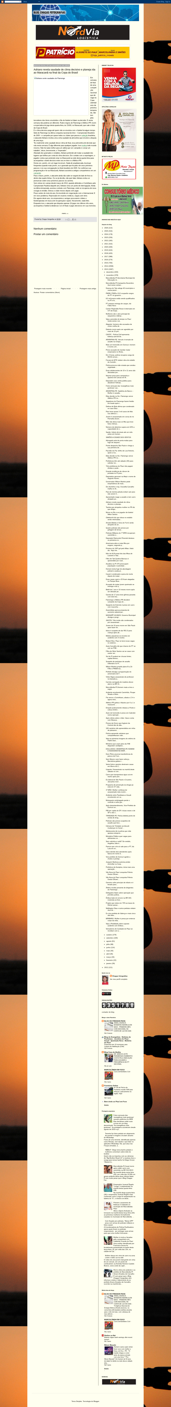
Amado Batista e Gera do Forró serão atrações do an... (120, 524)
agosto (109, 941)
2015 (106, 263)
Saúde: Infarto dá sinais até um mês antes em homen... (119, 433)
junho (108, 947)
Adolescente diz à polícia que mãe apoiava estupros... (118, 832)
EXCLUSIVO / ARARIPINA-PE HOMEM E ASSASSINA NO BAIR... (120, 750)
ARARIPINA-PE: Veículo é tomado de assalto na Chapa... (119, 341)
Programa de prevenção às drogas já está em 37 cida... (119, 786)
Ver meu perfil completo (118, 979)
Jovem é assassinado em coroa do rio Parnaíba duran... (120, 418)
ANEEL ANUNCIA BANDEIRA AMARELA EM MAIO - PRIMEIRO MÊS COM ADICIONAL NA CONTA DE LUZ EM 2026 (123, 1027)
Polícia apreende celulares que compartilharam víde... (117, 734)
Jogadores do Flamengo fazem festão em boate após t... (120, 402)
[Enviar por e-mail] (66, 219)
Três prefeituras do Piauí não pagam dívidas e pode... (119, 467)
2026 (106, 228)
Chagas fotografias (119, 976)
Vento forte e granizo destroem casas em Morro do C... (119, 765)
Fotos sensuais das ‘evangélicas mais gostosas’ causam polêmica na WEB (123, 1117)
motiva (84, 145)
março (108, 957)
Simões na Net (110, 1335)
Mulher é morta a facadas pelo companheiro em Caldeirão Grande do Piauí (123, 1239)
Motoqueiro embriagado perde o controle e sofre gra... (118, 801)
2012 (106, 967)
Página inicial (65, 288)
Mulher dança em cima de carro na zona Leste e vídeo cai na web (120, 1256)
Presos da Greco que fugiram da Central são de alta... (118, 724)
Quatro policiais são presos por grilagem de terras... (117, 529)
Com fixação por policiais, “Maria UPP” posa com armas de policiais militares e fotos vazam (119, 1223)
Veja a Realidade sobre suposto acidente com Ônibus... (117, 925)
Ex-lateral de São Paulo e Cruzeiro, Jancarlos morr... (119, 781)
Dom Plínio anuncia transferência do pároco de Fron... (119, 755)
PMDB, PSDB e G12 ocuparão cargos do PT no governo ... (120, 294)
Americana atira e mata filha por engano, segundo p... (117, 544)
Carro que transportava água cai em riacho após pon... (119, 775)
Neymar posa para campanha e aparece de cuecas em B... (117, 377)
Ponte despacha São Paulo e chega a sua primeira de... (120, 446)
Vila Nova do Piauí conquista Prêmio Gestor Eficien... (119, 873)
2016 (106, 260)
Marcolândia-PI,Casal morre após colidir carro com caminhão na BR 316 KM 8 (123, 1168)
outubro (109, 935)
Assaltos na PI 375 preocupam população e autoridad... (117, 565)
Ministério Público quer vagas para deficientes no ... (118, 837)
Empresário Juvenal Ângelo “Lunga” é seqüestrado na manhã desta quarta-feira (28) (123, 1187)
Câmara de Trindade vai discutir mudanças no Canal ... (117, 827)
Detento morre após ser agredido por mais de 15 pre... (119, 330)
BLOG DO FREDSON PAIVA (114, 1021)
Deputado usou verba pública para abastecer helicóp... (118, 382)
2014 (106, 266)
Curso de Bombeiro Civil (122, 1072)
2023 (106, 237)
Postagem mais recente (43, 288)
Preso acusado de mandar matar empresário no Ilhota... (118, 351)
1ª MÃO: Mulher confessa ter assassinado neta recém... (116, 791)
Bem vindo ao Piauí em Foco (115, 1101)
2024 (106, 234)
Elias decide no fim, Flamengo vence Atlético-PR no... (119, 397)
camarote (37, 173)
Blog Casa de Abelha (112, 1052)
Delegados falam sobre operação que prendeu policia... (120, 894)
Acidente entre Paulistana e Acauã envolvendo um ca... (118, 796)
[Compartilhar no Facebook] (73, 219)
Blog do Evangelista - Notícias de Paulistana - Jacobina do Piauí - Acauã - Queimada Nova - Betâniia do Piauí (117, 1040)
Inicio (106, 1105)
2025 (106, 231)
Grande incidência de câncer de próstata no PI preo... (117, 472)
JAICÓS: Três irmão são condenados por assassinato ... (119, 621)
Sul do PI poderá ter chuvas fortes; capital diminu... (118, 657)
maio (108, 951)
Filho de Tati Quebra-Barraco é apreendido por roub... (117, 560)
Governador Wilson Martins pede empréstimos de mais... (118, 483)
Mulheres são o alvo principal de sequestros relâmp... (118, 315)
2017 (106, 256)
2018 (106, 253)
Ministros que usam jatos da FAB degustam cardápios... (118, 745)
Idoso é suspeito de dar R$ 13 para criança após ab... (119, 631)
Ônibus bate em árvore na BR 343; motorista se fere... (119, 899)
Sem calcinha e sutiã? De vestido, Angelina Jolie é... (118, 842)
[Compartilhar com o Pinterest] (75, 219)
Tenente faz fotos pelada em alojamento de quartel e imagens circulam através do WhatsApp (119, 1135)
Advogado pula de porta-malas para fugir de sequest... (119, 441)
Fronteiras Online (111, 1086)
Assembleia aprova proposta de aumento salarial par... (117, 611)
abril (108, 954)
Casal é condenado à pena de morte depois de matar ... (119, 575)
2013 (106, 269)
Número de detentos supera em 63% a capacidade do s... (120, 428)
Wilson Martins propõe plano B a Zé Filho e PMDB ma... (119, 668)
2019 (106, 250)
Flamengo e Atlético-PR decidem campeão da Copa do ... (118, 601)
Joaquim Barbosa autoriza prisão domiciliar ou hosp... (118, 863)
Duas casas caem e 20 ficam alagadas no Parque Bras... (120, 580)
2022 (106, 240)
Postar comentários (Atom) (50, 292)
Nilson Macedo (110, 1345)
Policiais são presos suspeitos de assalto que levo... (118, 822)
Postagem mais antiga (88, 288)
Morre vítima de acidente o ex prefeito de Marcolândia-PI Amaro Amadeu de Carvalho (124, 1272)
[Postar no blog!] (68, 219)
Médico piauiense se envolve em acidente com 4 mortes (118, 637)
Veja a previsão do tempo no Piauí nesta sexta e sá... (118, 320)
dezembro (110, 272)
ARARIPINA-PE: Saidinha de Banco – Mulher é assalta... (119, 392)
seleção (85, 135)
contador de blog (108, 1012)
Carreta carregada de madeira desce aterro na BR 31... (119, 683)
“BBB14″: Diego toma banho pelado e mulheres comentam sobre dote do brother (118, 1152)
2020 (106, 247)
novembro (110, 275)
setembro (110, 938)
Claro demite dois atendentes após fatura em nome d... (119, 853)
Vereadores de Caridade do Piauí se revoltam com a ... (119, 930)
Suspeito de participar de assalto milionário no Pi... (118, 662)
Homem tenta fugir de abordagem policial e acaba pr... (118, 570)
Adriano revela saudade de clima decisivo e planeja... (118, 503)
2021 (106, 244)
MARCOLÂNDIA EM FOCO (114, 1070)
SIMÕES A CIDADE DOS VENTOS (118, 437)
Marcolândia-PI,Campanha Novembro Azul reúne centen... (120, 284)
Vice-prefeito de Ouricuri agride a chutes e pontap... (118, 858)
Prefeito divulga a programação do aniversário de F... (118, 673)
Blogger (96, 1401)
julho (108, 944)
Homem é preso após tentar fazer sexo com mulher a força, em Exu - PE (123, 1349)
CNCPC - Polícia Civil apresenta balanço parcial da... (117, 335)
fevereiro (109, 960)
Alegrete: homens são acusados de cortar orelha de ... (119, 325)
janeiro (109, 963)
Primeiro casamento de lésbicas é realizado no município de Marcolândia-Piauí (123, 1205)
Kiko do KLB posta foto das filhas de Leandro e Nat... (119, 554)
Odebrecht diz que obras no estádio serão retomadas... (119, 518)
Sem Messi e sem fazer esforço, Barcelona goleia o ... (118, 760)
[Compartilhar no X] (71, 219)
